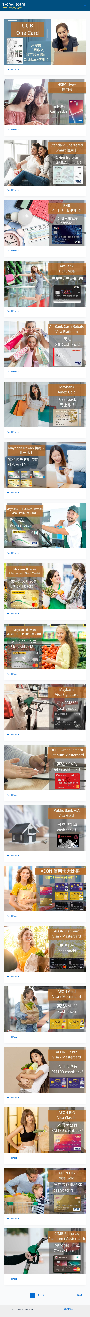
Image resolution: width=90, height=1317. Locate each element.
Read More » (13, 69)
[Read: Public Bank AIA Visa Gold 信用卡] (45, 828)
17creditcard (13, 4)
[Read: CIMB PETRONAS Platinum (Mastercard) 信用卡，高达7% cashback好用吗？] (45, 1251)
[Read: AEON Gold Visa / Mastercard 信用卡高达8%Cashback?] (45, 1009)
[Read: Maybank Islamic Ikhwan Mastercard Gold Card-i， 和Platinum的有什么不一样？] (45, 586)
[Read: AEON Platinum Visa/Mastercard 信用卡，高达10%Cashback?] (45, 949)
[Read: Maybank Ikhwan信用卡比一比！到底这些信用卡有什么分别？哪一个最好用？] (45, 465)
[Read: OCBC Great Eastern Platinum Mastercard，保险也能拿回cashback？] (45, 767)
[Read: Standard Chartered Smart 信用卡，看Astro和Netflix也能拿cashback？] (45, 162)
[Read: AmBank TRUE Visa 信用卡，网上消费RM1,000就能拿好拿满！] (45, 283)
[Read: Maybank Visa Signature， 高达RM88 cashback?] (45, 707)
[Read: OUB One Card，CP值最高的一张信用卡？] (45, 41)
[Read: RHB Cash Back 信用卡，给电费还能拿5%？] (45, 223)
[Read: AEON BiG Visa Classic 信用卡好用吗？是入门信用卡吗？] (45, 1130)
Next (81, 1295)
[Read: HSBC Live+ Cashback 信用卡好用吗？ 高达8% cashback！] (45, 102)
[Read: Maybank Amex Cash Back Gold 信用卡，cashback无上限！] (45, 404)
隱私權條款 (69, 1309)
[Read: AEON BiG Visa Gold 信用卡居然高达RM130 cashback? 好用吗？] (45, 1191)
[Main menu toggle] (85, 5)
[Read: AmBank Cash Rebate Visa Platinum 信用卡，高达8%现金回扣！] (45, 344)
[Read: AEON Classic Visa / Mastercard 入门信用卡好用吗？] (45, 1070)
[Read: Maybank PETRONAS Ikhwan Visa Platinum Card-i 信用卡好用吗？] (45, 525)
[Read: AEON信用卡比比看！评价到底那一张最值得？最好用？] (45, 888)
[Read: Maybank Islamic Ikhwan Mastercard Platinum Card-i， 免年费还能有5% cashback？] (45, 646)
